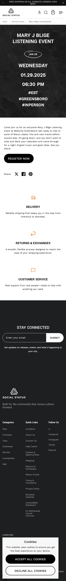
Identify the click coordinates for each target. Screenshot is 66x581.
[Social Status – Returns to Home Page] (11, 12)
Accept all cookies (30, 559)
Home (5, 22)
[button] (46, 12)
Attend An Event (18, 22)
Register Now (19, 158)
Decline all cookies (30, 570)
